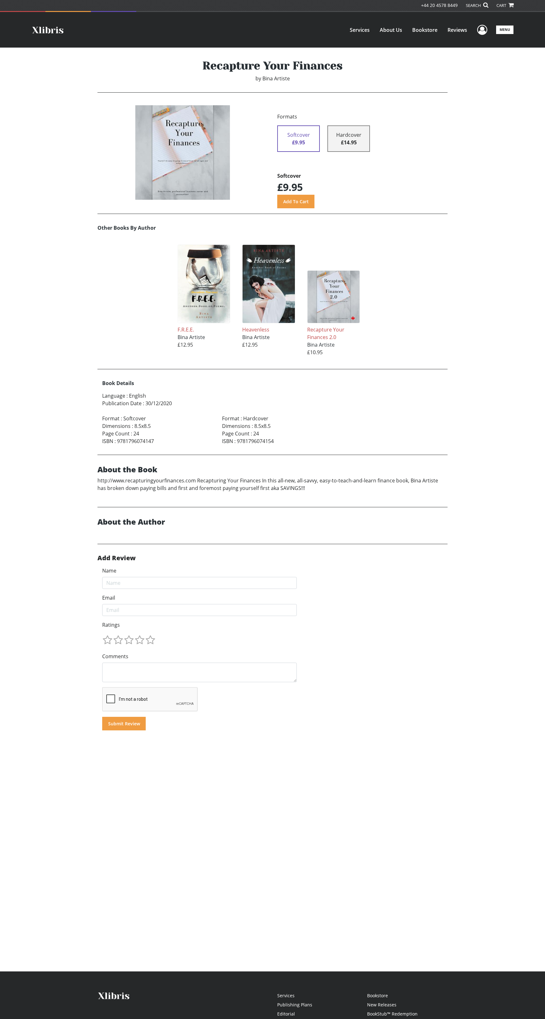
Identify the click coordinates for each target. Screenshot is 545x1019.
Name (109, 570)
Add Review (116, 558)
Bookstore (424, 29)
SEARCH (474, 5)
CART (501, 5)
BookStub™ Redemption (392, 1014)
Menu (505, 29)
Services (360, 29)
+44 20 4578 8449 (439, 5)
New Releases (381, 1005)
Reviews (457, 29)
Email (108, 597)
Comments (115, 656)
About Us (391, 29)
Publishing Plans (294, 1005)
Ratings (111, 624)
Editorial (286, 1014)
